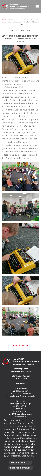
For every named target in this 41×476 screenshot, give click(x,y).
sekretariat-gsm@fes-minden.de (20, 396)
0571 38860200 (24, 394)
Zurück (17, 345)
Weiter (24, 345)
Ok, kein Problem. (20, 463)
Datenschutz (26, 438)
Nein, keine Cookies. (20, 468)
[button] (20, 176)
